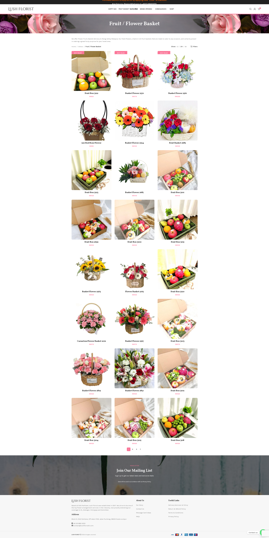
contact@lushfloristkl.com (83, 526)
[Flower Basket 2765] (134, 269)
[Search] (250, 9)
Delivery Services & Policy (178, 505)
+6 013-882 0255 (79, 523)
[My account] (255, 9)
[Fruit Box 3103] (177, 319)
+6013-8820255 (149, 4)
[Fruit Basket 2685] (177, 120)
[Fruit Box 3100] (134, 220)
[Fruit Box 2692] (91, 220)
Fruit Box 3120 (177, 291)
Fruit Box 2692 (91, 242)
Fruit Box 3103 (177, 341)
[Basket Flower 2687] (134, 170)
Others (80, 47)
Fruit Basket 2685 (177, 142)
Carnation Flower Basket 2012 (91, 341)
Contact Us (140, 509)
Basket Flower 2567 (134, 341)
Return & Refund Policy (177, 509)
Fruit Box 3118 (177, 440)
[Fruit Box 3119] (177, 220)
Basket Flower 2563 (91, 291)
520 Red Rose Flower (91, 142)
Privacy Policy (147, 481)
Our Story (139, 505)
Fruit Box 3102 (177, 390)
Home (74, 47)
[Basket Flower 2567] (134, 319)
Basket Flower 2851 (134, 390)
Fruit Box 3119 (177, 242)
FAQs (138, 516)
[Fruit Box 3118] (177, 418)
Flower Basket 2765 (134, 291)
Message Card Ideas (143, 513)
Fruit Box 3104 (91, 440)
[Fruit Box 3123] (91, 170)
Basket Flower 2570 (134, 93)
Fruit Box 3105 (134, 440)
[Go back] (106, 24)
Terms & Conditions (175, 513)
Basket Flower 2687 (134, 192)
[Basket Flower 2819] (91, 368)
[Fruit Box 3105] (134, 418)
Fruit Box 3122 (91, 93)
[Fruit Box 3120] (177, 269)
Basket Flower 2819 (91, 390)
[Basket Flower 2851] (134, 368)
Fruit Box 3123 (91, 192)
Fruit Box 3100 (134, 242)
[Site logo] (21, 9)
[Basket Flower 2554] (134, 120)
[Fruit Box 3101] (177, 170)
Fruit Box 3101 (177, 192)
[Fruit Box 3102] (177, 368)
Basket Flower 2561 (177, 93)
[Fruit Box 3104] (91, 418)
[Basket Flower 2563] (91, 269)
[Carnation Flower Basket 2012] (91, 319)
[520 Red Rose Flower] (91, 120)
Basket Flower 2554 (134, 142)
